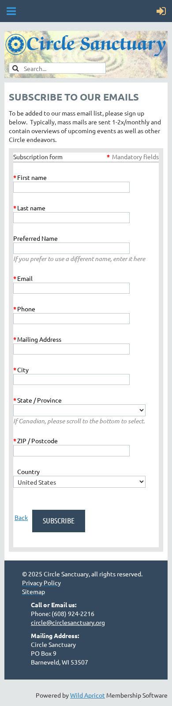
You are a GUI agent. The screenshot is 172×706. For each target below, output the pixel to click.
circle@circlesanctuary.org (68, 622)
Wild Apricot (87, 695)
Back (21, 517)
